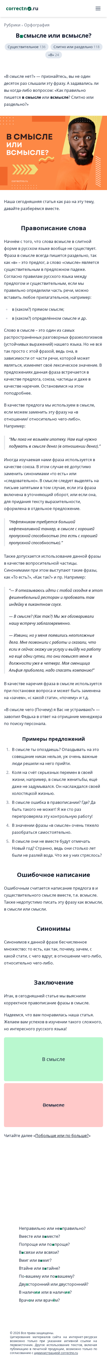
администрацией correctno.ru (56, 1353)
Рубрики (12, 25)
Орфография (37, 25)
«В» (53, 54)
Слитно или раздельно (77, 46)
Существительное (27, 46)
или (52, 1228)
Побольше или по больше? (62, 1135)
